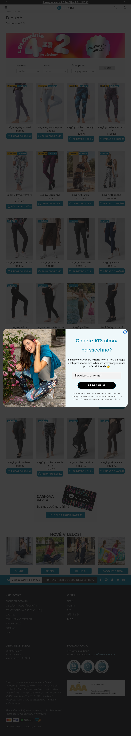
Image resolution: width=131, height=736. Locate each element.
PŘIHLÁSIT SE (96, 385)
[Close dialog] (125, 331)
